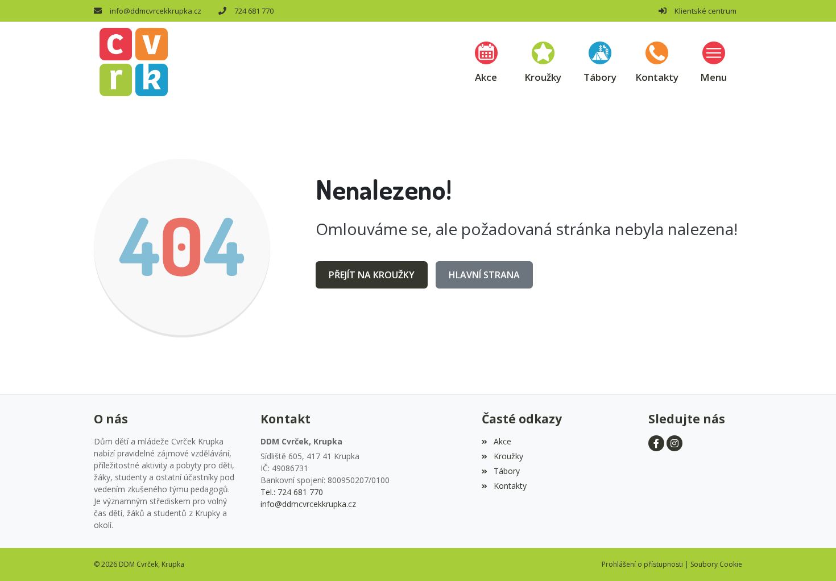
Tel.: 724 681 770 (291, 492)
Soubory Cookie (716, 564)
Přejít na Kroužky (372, 275)
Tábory (506, 470)
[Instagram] (674, 443)
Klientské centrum (705, 11)
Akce (502, 441)
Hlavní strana (484, 275)
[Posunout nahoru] (810, 555)
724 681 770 (254, 11)
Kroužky (508, 456)
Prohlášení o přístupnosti (642, 564)
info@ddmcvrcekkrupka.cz (155, 11)
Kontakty (510, 485)
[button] (713, 61)
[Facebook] (656, 443)
